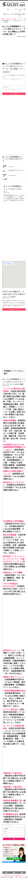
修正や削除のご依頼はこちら (19, 14)
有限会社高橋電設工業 (12, 800)
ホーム (8, 9)
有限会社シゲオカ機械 (12, 572)
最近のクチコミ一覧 (8, 14)
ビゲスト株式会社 (10, 709)
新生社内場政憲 (9, 535)
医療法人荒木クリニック (13, 677)
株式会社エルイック (11, 650)
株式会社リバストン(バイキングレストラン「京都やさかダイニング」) (14, 558)
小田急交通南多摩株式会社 (14, 690)
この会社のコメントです (14, 309)
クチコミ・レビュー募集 (19, 10)
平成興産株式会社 (10, 814)
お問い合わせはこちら (9, 875)
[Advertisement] (14, 49)
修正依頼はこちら (20, 875)
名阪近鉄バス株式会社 (12, 773)
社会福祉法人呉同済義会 (13, 521)
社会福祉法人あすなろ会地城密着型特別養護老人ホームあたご (14, 447)
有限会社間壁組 (9, 420)
